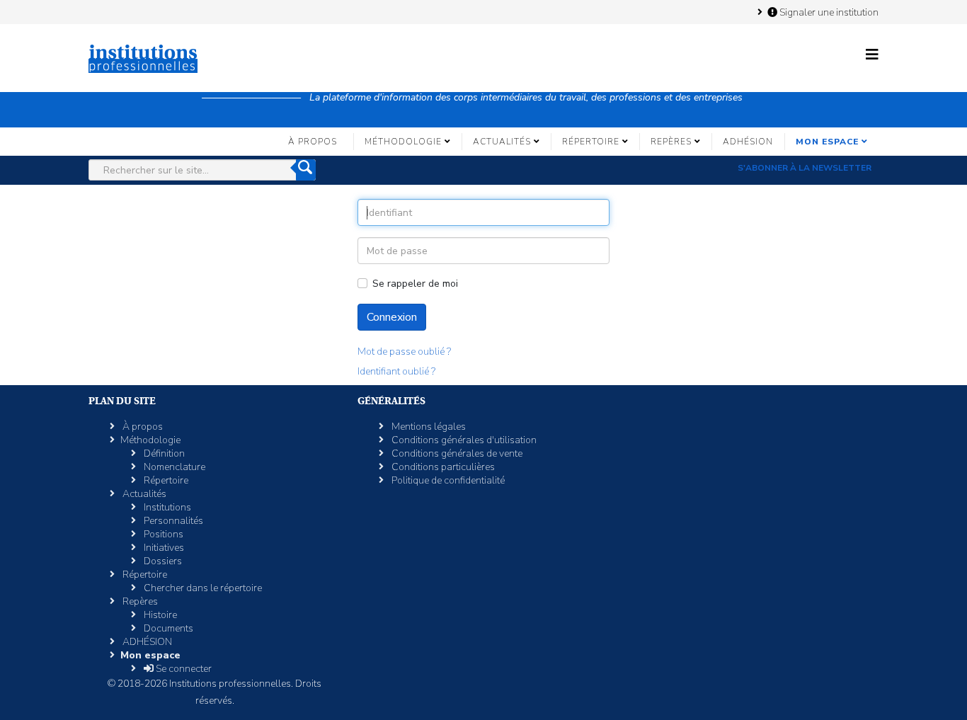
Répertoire (590, 141)
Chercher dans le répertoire (202, 588)
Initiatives (163, 547)
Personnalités (172, 520)
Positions (162, 534)
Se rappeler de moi (415, 283)
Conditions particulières (442, 467)
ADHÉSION (748, 141)
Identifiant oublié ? (396, 371)
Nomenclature (173, 467)
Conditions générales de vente (455, 453)
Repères (671, 141)
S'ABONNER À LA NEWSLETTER (804, 167)
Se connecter (183, 668)
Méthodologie (403, 141)
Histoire (159, 615)
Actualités (502, 141)
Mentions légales (427, 426)
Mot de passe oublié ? (404, 351)
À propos (312, 141)
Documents (167, 628)
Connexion (392, 317)
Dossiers (162, 561)
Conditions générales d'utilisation (463, 440)
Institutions (166, 507)
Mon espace (827, 141)
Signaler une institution (828, 12)
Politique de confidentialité (447, 480)
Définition (163, 453)
